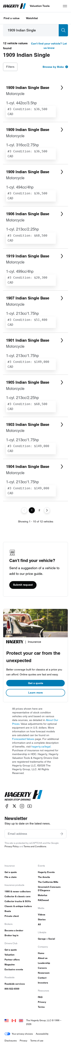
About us (43, 958)
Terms (41, 1007)
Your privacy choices (22, 1034)
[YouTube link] (29, 806)
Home (41, 953)
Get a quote (35, 683)
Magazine (10, 964)
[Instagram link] (22, 806)
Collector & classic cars (17, 896)
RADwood (43, 900)
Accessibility (42, 1034)
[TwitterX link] (14, 806)
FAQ (40, 997)
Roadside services (15, 984)
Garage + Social (46, 939)
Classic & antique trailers (18, 906)
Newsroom (44, 973)
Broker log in (11, 935)
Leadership (44, 963)
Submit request (23, 584)
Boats (8, 911)
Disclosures (11, 1040)
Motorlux (42, 895)
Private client (12, 916)
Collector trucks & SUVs (18, 901)
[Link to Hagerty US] (7, 1020)
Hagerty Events (46, 872)
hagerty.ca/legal (41, 746)
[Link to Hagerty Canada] (14, 1020)
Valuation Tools (40, 5)
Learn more (35, 692)
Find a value (12, 18)
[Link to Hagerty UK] (21, 1020)
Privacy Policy (12, 846)
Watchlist (32, 18)
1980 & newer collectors (18, 891)
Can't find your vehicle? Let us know (49, 45)
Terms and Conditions (35, 846)
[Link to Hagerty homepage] (23, 795)
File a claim (11, 877)
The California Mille (48, 882)
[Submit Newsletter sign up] (61, 834)
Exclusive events (14, 969)
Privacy (42, 1002)
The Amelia (44, 877)
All (39, 924)
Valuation (9, 954)
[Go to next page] (47, 510)
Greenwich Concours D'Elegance (49, 889)
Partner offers (12, 959)
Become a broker (14, 930)
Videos (41, 914)
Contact (42, 978)
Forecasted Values (23, 738)
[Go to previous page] (24, 510)
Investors (43, 982)
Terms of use (36, 1040)
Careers (42, 968)
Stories (42, 919)
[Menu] (65, 6)
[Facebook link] (7, 806)
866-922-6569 (12, 988)
